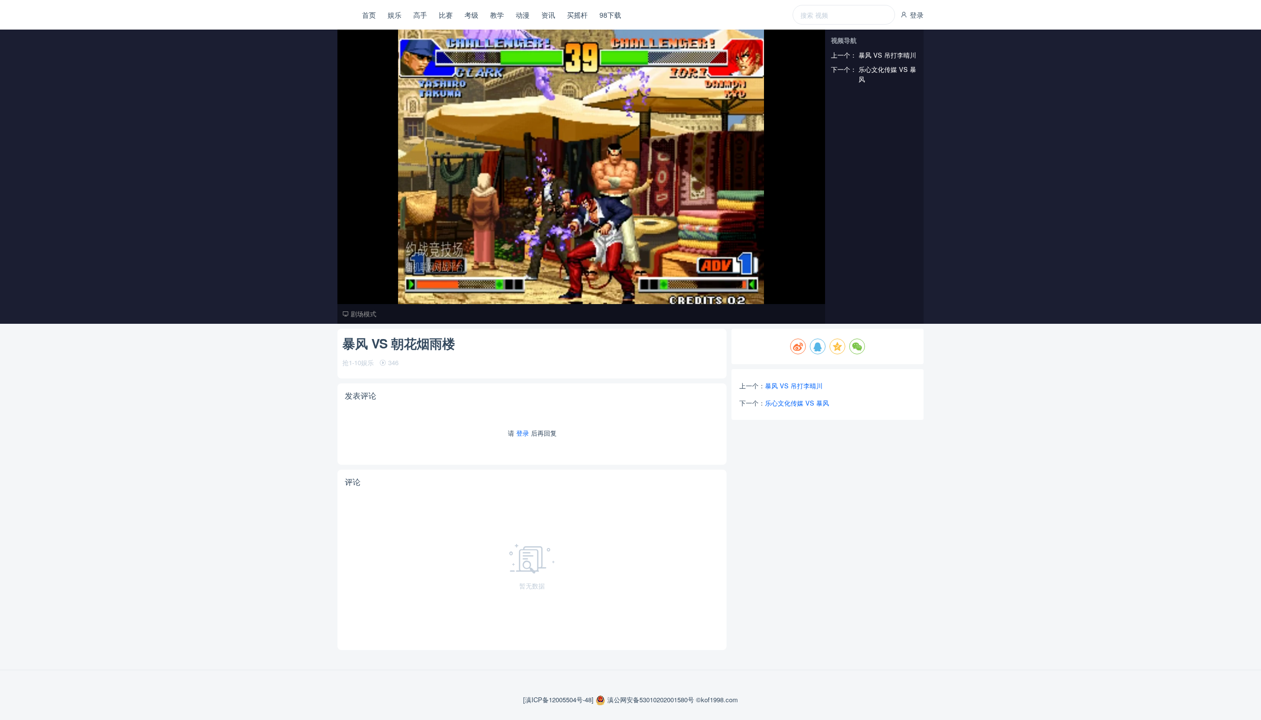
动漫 (523, 15)
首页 (369, 15)
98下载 (610, 15)
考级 (471, 15)
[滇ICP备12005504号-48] (559, 699)
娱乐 (394, 15)
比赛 (446, 15)
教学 (497, 15)
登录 (916, 15)
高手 (420, 15)
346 (392, 362)
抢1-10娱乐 (359, 362)
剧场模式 (362, 313)
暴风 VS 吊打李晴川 (794, 385)
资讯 (548, 15)
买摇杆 (577, 15)
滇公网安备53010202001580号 (650, 699)
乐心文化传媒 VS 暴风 (797, 403)
